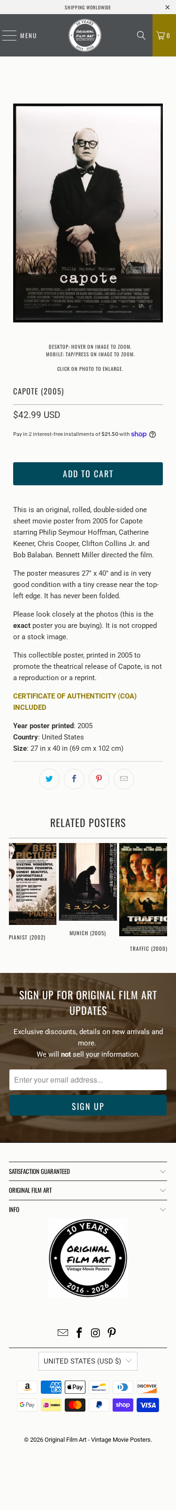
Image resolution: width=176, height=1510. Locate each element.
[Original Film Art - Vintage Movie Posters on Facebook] (79, 1333)
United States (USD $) (82, 1361)
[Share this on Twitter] (49, 779)
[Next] (155, 215)
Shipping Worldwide (88, 7)
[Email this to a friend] (124, 779)
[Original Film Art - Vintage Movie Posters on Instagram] (96, 1333)
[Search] (141, 35)
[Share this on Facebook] (74, 779)
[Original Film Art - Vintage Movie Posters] (84, 35)
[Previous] (20, 215)
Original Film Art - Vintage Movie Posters (98, 1439)
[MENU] (4, 35)
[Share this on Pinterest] (99, 779)
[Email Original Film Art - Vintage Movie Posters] (63, 1333)
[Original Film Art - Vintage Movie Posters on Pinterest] (112, 1333)
